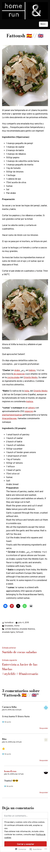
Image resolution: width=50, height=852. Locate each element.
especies (29, 411)
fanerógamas (15, 415)
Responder (44, 728)
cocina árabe (13, 377)
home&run (9, 622)
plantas (5, 415)
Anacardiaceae (9, 418)
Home (16, 626)
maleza (29, 401)
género (31, 408)
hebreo (32, 370)
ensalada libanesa (27, 629)
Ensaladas (9, 626)
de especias (19, 374)
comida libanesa (12, 629)
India (26, 391)
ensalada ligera (8, 632)
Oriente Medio (30, 377)
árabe (17, 370)
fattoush (19, 632)
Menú (44, 24)
